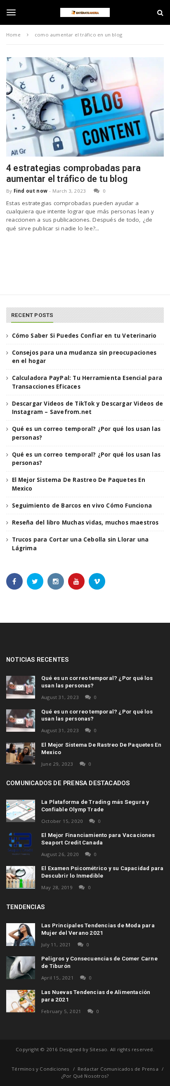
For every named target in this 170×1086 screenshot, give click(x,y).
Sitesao (98, 1049)
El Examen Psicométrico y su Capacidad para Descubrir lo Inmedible (102, 872)
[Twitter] (35, 581)
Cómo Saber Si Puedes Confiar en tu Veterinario (84, 335)
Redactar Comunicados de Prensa (118, 1069)
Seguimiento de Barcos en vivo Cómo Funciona (82, 505)
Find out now (30, 191)
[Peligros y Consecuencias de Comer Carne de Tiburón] (20, 967)
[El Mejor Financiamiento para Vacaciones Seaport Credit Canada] (20, 844)
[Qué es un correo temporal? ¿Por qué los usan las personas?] (20, 687)
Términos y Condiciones (40, 1069)
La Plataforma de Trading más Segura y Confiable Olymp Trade (95, 805)
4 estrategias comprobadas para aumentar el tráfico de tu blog (73, 173)
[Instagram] (55, 581)
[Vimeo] (97, 581)
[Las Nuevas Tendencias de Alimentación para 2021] (20, 1001)
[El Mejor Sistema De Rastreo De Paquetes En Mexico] (20, 754)
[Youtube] (76, 581)
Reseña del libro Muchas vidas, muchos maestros (85, 522)
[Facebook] (14, 581)
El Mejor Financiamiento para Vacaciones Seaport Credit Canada (98, 839)
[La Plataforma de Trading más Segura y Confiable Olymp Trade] (20, 811)
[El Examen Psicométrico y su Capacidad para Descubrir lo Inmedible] (20, 877)
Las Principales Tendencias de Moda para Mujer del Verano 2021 (98, 929)
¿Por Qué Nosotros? (85, 1076)
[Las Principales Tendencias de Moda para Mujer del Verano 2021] (20, 934)
